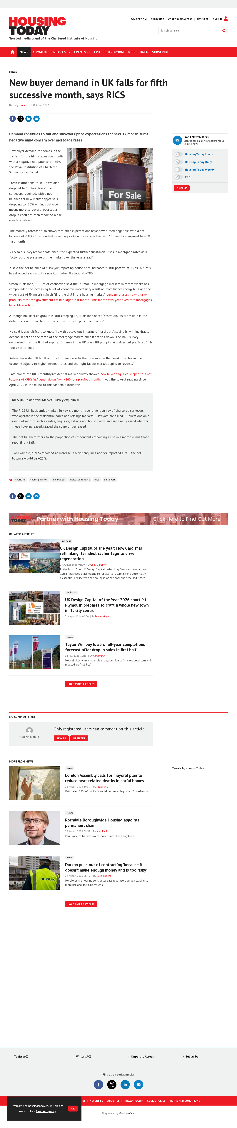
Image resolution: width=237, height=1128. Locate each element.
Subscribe (157, 19)
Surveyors (109, 479)
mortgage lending (80, 479)
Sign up (182, 188)
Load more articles (81, 684)
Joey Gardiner (99, 564)
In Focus (66, 541)
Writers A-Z (83, 1056)
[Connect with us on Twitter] (112, 1084)
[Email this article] (36, 118)
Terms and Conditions (184, 1100)
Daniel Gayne (102, 616)
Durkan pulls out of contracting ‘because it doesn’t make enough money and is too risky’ (106, 867)
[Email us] (138, 1084)
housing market (38, 479)
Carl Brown (99, 655)
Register (203, 19)
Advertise (96, 1100)
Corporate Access (180, 19)
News (13, 71)
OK (73, 1108)
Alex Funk (102, 786)
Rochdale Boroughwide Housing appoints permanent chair (102, 822)
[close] (153, 111)
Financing (20, 479)
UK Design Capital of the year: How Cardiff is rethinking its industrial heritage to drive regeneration (101, 553)
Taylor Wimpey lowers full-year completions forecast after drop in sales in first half (105, 647)
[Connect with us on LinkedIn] (125, 1084)
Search (224, 31)
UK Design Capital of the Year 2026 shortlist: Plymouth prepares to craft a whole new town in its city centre (107, 605)
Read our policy (46, 1111)
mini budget (58, 479)
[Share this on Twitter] (20, 118)
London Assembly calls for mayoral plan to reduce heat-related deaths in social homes (104, 778)
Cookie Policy (156, 1100)
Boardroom (139, 19)
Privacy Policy (133, 1100)
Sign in (106, 111)
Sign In (217, 19)
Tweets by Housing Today (188, 768)
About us (113, 1100)
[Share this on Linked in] (28, 118)
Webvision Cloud (127, 1113)
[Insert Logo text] (37, 34)
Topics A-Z (21, 1056)
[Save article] (149, 118)
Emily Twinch (20, 105)
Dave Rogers (104, 875)
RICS (97, 479)
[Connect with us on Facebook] (98, 1084)
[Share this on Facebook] (12, 118)
